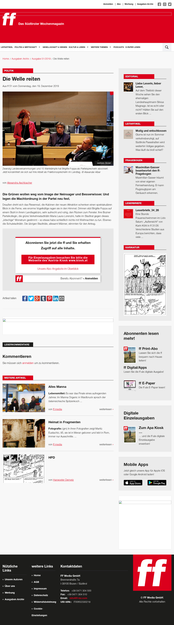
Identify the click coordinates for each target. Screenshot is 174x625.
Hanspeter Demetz (63, 480)
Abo (119, 4)
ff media (57, 409)
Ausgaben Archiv (145, 4)
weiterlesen (106, 409)
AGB (36, 582)
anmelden (28, 363)
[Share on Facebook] (25, 298)
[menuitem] (7, 47)
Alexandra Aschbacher (19, 183)
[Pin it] (49, 298)
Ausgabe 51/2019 (41, 59)
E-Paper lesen (133, 47)
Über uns (10, 586)
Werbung (129, 4)
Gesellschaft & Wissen (55, 47)
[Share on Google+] (37, 298)
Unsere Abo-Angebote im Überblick (58, 269)
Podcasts (119, 47)
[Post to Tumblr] (43, 298)
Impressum (40, 589)
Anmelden (108, 4)
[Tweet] (31, 298)
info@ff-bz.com (78, 598)
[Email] (61, 298)
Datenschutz (41, 595)
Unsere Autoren (13, 580)
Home (6, 59)
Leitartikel (7, 47)
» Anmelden (90, 279)
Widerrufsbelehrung (45, 602)
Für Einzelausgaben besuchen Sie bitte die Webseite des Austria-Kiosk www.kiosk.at (58, 259)
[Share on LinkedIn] (55, 298)
